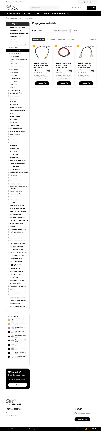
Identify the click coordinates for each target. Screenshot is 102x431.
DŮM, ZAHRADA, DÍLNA (16, 93)
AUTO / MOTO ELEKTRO (16, 258)
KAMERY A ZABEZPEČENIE (17, 181)
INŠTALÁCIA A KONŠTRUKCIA (17, 217)
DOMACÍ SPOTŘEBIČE (15, 96)
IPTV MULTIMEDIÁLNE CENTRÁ (18, 298)
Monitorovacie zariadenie (17, 66)
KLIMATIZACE (13, 99)
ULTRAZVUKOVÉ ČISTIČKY (17, 255)
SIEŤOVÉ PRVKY (14, 277)
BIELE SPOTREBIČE (15, 303)
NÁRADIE (12, 202)
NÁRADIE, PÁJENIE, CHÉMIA (17, 246)
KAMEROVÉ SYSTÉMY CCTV (17, 280)
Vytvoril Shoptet (80, 428)
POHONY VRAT (14, 104)
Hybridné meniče (15, 56)
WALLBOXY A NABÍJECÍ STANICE (18, 110)
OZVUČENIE (13, 226)
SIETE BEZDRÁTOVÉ (15, 169)
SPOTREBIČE (13, 145)
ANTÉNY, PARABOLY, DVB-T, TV (18, 211)
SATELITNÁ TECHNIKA (16, 261)
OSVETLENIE (13, 235)
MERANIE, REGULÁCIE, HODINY (18, 244)
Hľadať (57, 7)
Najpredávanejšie (38, 39)
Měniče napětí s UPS (15, 53)
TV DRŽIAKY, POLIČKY (15, 283)
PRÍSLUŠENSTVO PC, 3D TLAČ (18, 229)
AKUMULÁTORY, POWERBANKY (18, 286)
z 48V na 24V (14, 87)
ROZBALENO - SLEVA (15, 30)
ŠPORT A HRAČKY (14, 148)
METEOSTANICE (14, 143)
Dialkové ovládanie (15, 78)
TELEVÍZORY (13, 151)
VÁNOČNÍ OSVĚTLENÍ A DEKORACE (19, 33)
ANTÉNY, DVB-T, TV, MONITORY (18, 27)
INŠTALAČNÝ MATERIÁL (16, 128)
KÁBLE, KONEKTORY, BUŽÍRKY (18, 208)
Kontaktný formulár (17, 384)
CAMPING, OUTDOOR (15, 200)
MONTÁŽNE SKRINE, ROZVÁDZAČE (19, 172)
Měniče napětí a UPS (15, 36)
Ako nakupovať (9, 2)
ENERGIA (12, 137)
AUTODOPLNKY (14, 197)
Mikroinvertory (14, 42)
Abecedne (71, 39)
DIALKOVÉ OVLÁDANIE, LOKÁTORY (19, 220)
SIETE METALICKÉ (14, 166)
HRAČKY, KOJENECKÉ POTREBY (18, 300)
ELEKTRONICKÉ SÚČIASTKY (17, 205)
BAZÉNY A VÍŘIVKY (15, 116)
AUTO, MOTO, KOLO (15, 90)
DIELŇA (12, 289)
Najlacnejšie (51, 39)
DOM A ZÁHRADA (14, 125)
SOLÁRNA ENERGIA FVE (16, 295)
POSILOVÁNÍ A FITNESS (16, 107)
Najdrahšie (61, 39)
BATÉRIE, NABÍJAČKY (15, 184)
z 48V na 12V (14, 84)
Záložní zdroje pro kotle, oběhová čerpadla (19, 60)
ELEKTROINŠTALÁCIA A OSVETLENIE (16, 265)
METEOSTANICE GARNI (16, 191)
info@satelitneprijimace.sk (18, 379)
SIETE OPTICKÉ (14, 154)
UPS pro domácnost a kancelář (18, 45)
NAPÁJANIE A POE (14, 157)
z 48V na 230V (14, 72)
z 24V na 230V (14, 69)
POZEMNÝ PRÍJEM (15, 268)
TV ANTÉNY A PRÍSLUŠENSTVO (18, 131)
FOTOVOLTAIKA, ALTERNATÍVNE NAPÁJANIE (18, 187)
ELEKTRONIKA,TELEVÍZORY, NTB (18, 292)
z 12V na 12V (14, 63)
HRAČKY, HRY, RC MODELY (16, 232)
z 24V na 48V (14, 75)
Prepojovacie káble (15, 50)
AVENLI (12, 113)
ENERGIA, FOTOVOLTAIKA (16, 214)
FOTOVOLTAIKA (14, 122)
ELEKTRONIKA (14, 140)
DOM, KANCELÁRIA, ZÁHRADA (17, 163)
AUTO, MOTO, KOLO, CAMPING (17, 241)
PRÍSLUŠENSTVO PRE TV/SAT (18, 271)
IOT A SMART (13, 175)
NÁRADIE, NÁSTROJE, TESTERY (18, 160)
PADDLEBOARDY (14, 119)
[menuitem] (13, 13)
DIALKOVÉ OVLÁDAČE (15, 274)
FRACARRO (13, 102)
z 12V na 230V (14, 47)
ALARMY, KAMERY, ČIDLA (16, 223)
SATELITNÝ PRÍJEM (15, 134)
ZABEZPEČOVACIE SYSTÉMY (17, 306)
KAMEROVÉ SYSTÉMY (15, 194)
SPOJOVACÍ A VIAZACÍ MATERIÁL (18, 252)
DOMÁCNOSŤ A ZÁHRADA (16, 238)
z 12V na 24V (14, 81)
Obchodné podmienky (21, 2)
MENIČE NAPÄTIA (14, 178)
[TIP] (42, 53)
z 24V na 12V (14, 39)
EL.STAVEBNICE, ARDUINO (17, 249)
